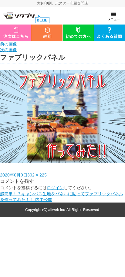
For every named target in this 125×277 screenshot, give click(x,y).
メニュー (114, 19)
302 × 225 (37, 175)
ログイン (55, 187)
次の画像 (8, 49)
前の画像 (8, 43)
